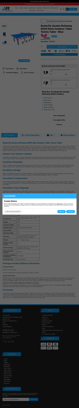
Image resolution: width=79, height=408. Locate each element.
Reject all (61, 211)
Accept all (70, 211)
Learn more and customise (13, 211)
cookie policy (59, 203)
